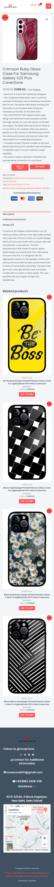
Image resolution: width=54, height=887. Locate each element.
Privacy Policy (11, 873)
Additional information (14, 219)
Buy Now (39, 166)
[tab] (27, 214)
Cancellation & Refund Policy (34, 876)
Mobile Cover (19, 178)
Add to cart (20, 167)
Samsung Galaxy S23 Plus (18, 184)
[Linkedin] (29, 755)
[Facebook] (33, 755)
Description (8, 214)
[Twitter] (25, 755)
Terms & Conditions (28, 873)
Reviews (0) (8, 225)
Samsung (30, 178)
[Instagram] (21, 755)
